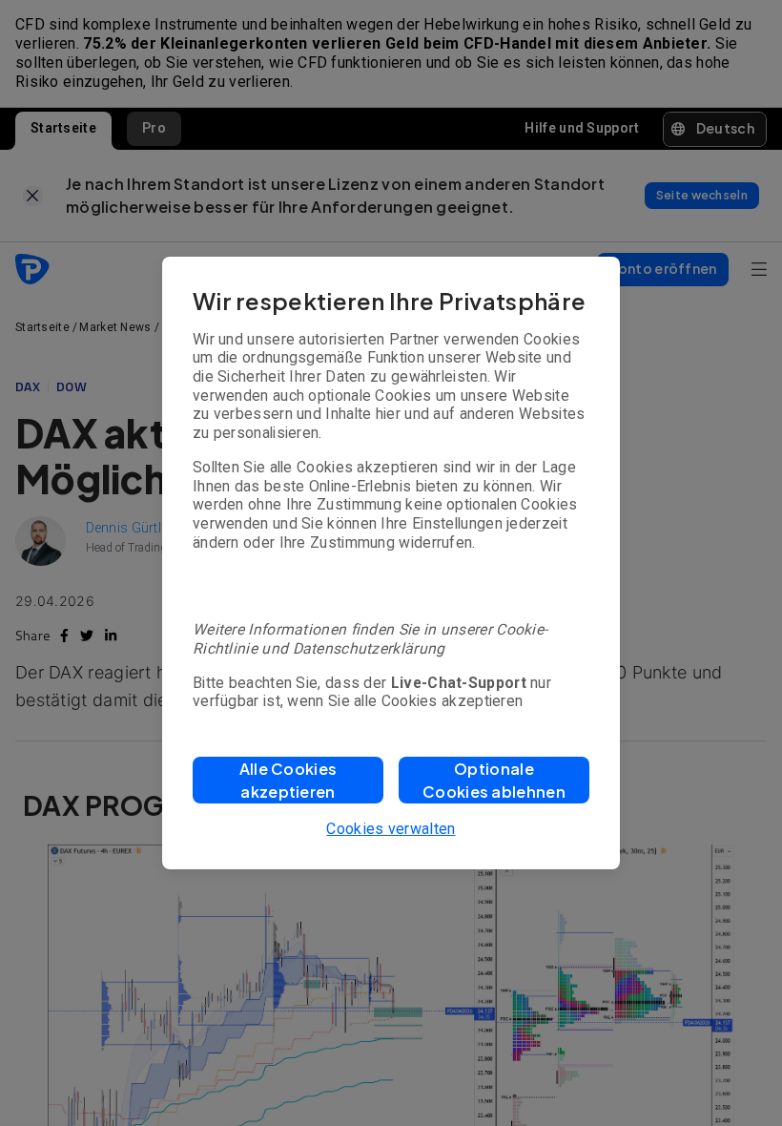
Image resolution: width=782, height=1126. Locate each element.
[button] (288, 780)
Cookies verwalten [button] (390, 829)
